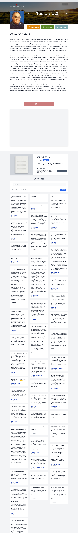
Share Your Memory (62, 170)
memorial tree (23, 96)
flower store (40, 96)
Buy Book (46, 160)
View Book (40, 160)
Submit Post (63, 189)
